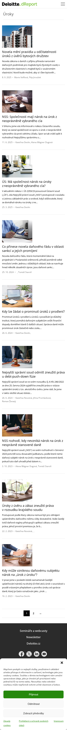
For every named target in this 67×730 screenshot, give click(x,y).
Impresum (59, 721)
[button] (62, 662)
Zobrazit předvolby (33, 713)
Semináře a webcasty (33, 631)
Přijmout (33, 694)
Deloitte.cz (33, 643)
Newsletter (33, 637)
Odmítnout (34, 703)
